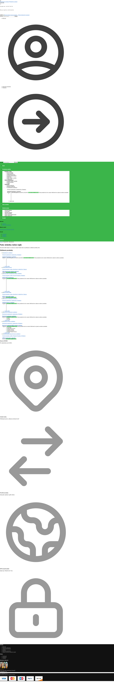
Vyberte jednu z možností (33, 192)
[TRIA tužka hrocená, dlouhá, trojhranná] (35, 267)
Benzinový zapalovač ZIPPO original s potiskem (12, 325)
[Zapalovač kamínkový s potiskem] (38, 187)
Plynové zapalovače (11, 189)
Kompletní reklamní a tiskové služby (7, 674)
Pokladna (4, 87)
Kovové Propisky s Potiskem (19, 275)
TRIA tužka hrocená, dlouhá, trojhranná (10, 271)
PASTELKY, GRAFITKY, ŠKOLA (20, 269)
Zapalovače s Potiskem (21, 189)
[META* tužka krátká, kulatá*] (35, 292)
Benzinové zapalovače (7, 314)
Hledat (16, 16)
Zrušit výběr (12, 201)
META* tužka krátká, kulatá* (8, 296)
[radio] (40, 193)
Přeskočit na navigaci (4, 1)
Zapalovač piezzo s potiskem (8, 302)
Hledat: (1, 16)
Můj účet (4, 18)
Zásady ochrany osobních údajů (9, 652)
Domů (1, 241)
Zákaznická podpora (6, 224)
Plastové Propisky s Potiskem (19, 335)
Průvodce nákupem (6, 647)
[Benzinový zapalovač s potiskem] (35, 312)
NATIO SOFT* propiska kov (8, 277)
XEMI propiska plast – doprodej (8, 337)
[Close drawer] (0, 4)
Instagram (4, 236)
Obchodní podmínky (6, 86)
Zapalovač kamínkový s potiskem (14, 191)
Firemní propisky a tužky (7, 269)
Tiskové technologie (6, 648)
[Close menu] (0, 0)
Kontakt (4, 649)
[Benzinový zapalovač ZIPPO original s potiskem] (35, 321)
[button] (2, 158)
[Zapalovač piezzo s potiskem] (35, 298)
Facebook (4, 234)
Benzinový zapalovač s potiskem (9, 316)
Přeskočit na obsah (13, 1)
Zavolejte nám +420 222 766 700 (7, 229)
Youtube (4, 235)
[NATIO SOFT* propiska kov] (35, 273)
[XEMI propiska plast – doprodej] (35, 333)
